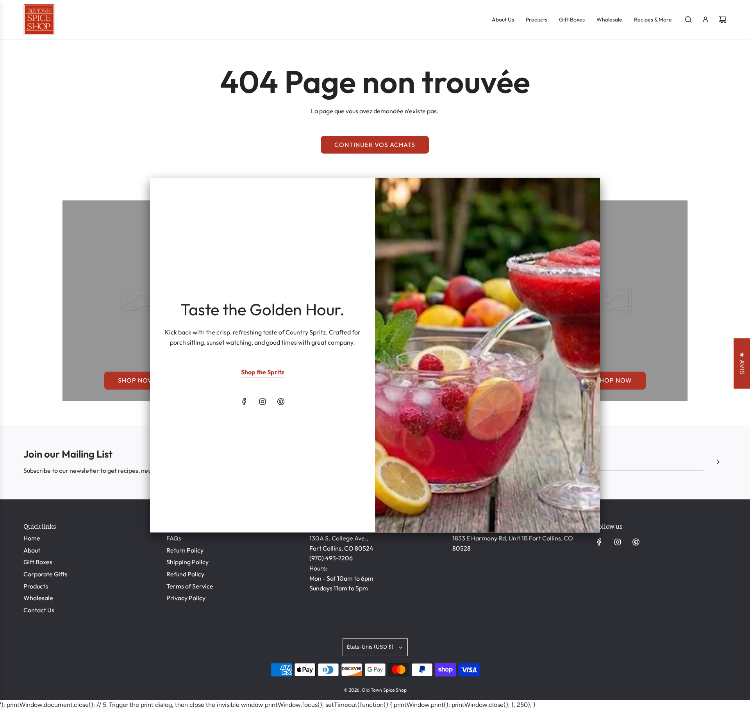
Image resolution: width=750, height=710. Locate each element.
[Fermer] (585, 190)
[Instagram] (262, 401)
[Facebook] (244, 401)
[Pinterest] (280, 401)
